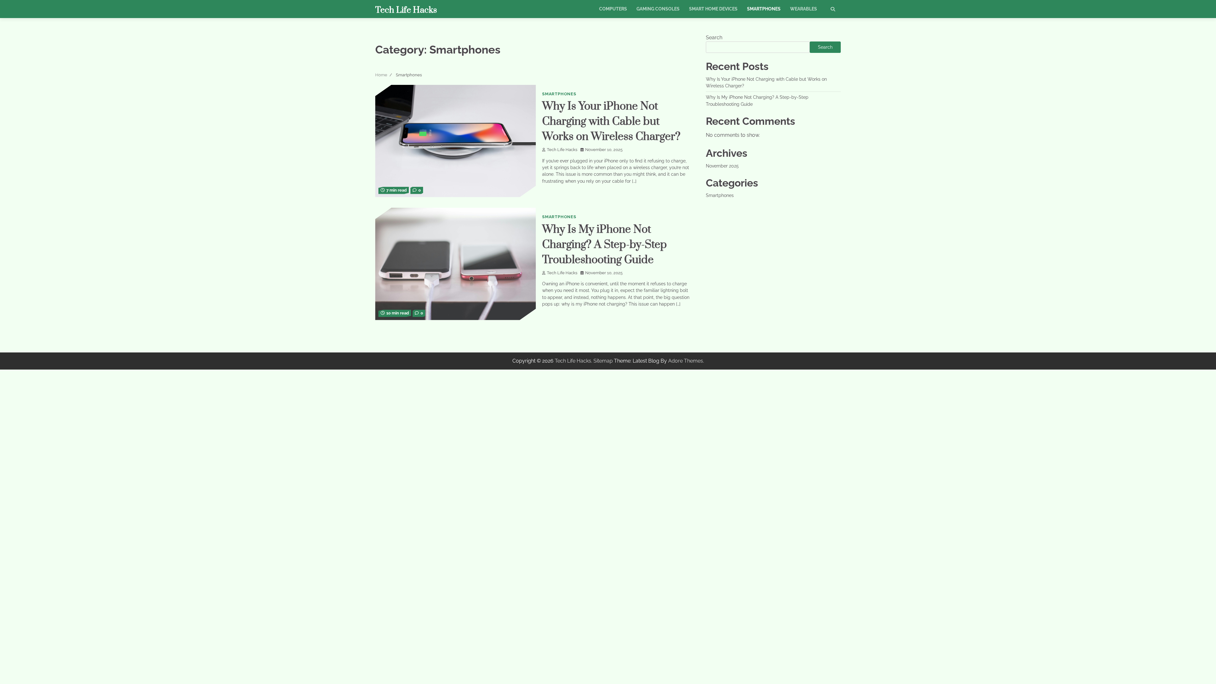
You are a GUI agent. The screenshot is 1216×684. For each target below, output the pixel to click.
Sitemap (603, 361)
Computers (613, 8)
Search (714, 38)
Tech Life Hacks (406, 10)
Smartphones (764, 8)
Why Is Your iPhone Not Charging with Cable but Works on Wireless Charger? (611, 121)
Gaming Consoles (658, 8)
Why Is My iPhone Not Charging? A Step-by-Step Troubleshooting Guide (604, 245)
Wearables (803, 8)
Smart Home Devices (713, 8)
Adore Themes (685, 361)
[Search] (833, 9)
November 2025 (722, 165)
